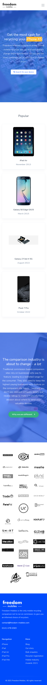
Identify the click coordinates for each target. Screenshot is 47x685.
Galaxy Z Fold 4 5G (23, 259)
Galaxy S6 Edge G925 (23, 209)
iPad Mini (6, 659)
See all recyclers (23, 519)
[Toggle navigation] (42, 5)
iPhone (5, 644)
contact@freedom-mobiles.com (15, 622)
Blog (27, 644)
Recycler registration (34, 656)
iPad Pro (5, 656)
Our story (29, 648)
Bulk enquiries (31, 652)
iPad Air (23, 160)
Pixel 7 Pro (24, 308)
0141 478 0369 (9, 628)
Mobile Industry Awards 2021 (32, 661)
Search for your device (24, 72)
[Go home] (9, 5)
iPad (4, 648)
